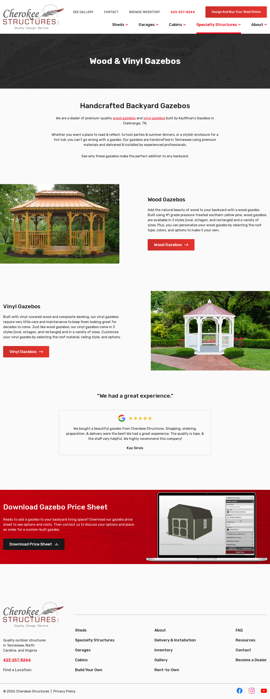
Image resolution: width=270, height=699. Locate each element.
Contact (111, 12)
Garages (147, 24)
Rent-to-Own (166, 670)
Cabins (175, 24)
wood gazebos (124, 118)
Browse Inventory (144, 12)
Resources (245, 640)
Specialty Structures (216, 24)
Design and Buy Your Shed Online (236, 12)
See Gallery (83, 12)
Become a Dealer (251, 660)
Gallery (160, 660)
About (257, 24)
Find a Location (17, 670)
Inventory (163, 650)
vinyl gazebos (154, 118)
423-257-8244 (182, 12)
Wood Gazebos (168, 244)
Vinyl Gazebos (22, 351)
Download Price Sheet (30, 544)
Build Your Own (88, 670)
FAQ (239, 630)
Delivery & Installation (175, 640)
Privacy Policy (64, 691)
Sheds (118, 24)
